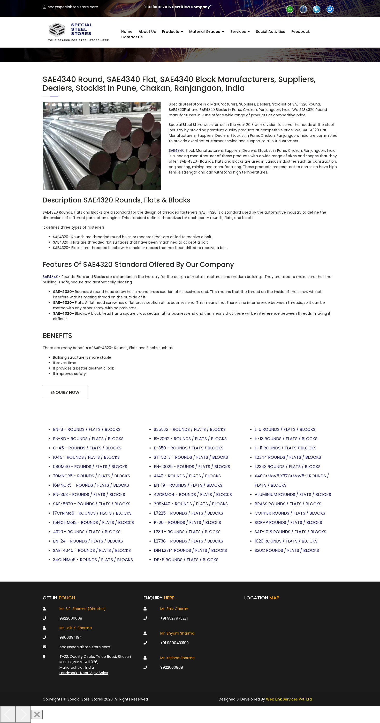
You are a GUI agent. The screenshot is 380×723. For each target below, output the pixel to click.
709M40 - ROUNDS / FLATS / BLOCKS (191, 504)
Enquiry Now (65, 392)
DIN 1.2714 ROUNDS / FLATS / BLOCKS (190, 550)
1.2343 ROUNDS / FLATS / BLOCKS (288, 467)
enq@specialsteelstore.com (73, 7)
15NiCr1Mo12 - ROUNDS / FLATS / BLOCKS (93, 522)
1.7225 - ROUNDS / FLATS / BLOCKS (188, 513)
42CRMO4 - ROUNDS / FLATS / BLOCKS (193, 495)
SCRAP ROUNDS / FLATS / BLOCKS (288, 522)
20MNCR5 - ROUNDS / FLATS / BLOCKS (91, 476)
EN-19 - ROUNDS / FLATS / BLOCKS (188, 485)
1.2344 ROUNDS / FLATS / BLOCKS (288, 457)
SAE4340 (177, 150)
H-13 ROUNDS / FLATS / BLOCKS (286, 439)
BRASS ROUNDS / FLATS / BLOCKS (288, 504)
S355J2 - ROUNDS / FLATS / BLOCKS (190, 429)
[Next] (23, 714)
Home (126, 31)
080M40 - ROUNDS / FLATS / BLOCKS (90, 467)
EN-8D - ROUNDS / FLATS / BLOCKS (88, 439)
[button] (172, 31)
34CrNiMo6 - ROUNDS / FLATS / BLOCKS (93, 560)
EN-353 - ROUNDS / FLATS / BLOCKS (89, 495)
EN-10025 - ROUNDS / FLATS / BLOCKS (192, 467)
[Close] (37, 714)
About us (147, 31)
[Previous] (8, 714)
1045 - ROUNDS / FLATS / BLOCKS (86, 457)
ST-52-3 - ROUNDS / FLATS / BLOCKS (191, 457)
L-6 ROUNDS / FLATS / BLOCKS (285, 429)
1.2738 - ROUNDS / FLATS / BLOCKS (188, 541)
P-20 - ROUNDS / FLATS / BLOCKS (187, 522)
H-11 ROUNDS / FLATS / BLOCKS (285, 448)
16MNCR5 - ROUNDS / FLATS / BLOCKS (91, 485)
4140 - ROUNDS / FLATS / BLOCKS (187, 476)
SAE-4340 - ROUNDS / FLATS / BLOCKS (92, 550)
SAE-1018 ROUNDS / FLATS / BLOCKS (290, 532)
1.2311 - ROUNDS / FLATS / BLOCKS (187, 532)
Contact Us (132, 37)
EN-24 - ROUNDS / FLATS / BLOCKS (88, 541)
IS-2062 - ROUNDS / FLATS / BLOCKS (190, 439)
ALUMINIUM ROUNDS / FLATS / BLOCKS (293, 495)
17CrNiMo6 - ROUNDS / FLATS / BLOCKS (92, 513)
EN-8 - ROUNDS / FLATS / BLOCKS (86, 429)
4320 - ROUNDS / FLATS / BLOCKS (86, 532)
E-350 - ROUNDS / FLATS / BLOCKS (188, 448)
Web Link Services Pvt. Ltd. (289, 699)
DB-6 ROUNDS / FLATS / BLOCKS (186, 560)
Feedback (300, 31)
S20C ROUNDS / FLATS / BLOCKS (287, 550)
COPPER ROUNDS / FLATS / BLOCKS (290, 513)
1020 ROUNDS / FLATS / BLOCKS (286, 541)
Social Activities (270, 31)
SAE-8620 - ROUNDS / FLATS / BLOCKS (91, 504)
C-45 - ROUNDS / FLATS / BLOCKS (87, 448)
